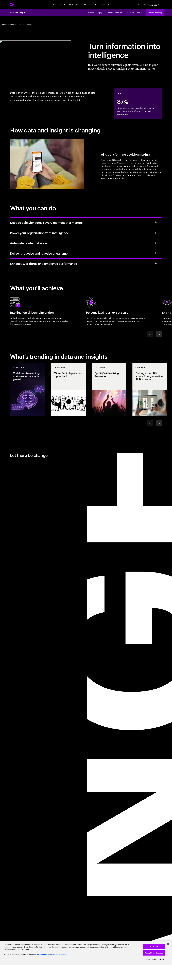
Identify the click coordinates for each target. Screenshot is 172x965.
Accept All (154, 946)
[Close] (168, 944)
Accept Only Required (154, 953)
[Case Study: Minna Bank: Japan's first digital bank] (68, 389)
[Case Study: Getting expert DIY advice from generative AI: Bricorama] (149, 389)
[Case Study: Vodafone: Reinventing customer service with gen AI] (27, 389)
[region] (86, 953)
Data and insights (18, 12)
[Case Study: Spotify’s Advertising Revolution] (109, 389)
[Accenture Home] (17, 5)
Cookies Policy (41, 954)
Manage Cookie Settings (154, 959)
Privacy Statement (58, 954)
